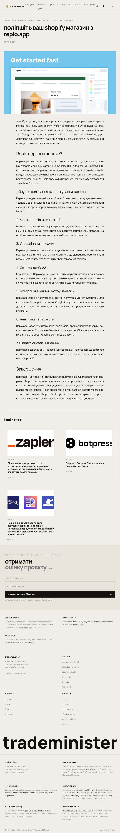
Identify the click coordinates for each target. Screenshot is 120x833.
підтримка (66, 687)
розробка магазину (70, 667)
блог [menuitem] (77, 4)
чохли (7, 704)
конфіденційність (69, 719)
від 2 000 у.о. (76, 795)
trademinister (10, 20)
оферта (65, 724)
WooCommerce (38, 810)
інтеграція (66, 677)
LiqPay (80, 621)
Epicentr (32, 793)
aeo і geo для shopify (71, 662)
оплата (65, 699)
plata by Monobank (93, 769)
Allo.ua (38, 793)
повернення (67, 709)
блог (7, 709)
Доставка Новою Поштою (102, 621)
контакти (9, 714)
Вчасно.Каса (78, 624)
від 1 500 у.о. (82, 793)
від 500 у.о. (89, 790)
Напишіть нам (10, 642)
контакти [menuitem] (89, 4)
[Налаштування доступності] (103, 6)
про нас (8, 699)
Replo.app (25, 153)
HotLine (44, 793)
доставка (66, 704)
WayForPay (88, 621)
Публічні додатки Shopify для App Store (77, 810)
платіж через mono (69, 621)
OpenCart (28, 810)
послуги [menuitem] (29, 4)
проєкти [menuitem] (53, 4)
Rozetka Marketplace (20, 793)
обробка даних (68, 714)
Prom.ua (48, 810)
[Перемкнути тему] (97, 6)
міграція (65, 682)
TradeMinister (27, 627)
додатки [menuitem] (66, 4)
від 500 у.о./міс (99, 798)
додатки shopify (69, 672)
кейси (31, 642)
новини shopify (25, 20)
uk (112, 6)
